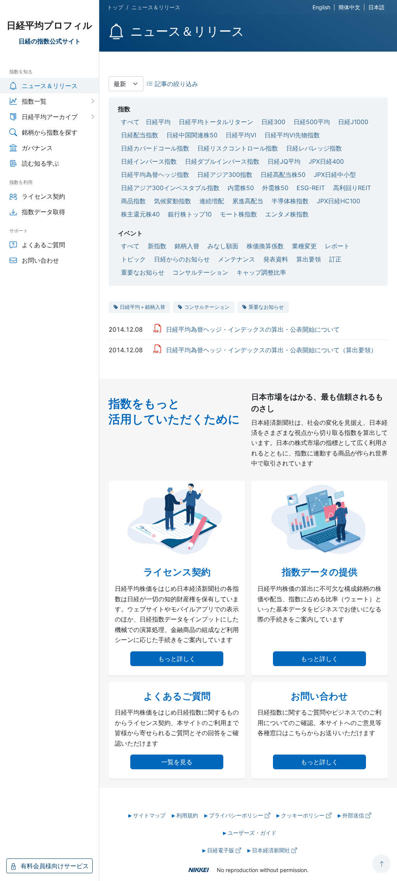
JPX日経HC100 (338, 201)
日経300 (273, 122)
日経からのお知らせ (182, 259)
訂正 (335, 259)
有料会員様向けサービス (54, 866)
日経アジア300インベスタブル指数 (170, 188)
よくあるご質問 (43, 245)
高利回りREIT (352, 188)
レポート (337, 246)
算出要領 (308, 259)
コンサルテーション (200, 272)
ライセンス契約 (43, 196)
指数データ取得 (43, 212)
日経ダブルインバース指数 (222, 161)
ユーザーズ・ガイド (252, 832)
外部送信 (354, 815)
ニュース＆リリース (50, 86)
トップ (115, 7)
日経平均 (158, 122)
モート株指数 (238, 214)
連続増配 (211, 201)
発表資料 (275, 259)
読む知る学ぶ (40, 163)
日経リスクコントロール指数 (237, 148)
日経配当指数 (139, 135)
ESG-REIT (311, 188)
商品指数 (133, 201)
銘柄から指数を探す (50, 132)
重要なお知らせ (142, 272)
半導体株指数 (290, 201)
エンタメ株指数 (287, 214)
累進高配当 (247, 201)
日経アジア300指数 (224, 174)
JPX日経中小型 (335, 174)
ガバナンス (37, 148)
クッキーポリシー (303, 815)
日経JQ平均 (284, 161)
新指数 (157, 246)
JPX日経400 (326, 161)
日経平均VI (241, 135)
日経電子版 (221, 850)
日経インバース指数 (149, 161)
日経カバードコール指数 (155, 148)
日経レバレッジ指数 (314, 148)
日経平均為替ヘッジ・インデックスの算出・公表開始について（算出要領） (271, 350)
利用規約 (187, 815)
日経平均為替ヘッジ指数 (155, 174)
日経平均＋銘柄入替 (142, 307)
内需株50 (241, 188)
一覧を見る (176, 762)
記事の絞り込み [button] (175, 84)
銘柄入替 (186, 246)
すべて (130, 122)
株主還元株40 (140, 214)
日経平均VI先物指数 (292, 135)
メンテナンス (236, 259)
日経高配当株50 (283, 174)
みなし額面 (222, 246)
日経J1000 (353, 122)
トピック (133, 259)
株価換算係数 (265, 246)
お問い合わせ (40, 260)
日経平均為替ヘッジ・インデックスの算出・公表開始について (253, 329)
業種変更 (304, 246)
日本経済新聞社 (272, 850)
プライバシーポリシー (237, 815)
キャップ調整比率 (261, 272)
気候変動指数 (172, 201)
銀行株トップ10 (190, 214)
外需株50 (275, 188)
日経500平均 (311, 122)
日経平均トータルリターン (216, 122)
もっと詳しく (176, 659)
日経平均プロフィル (49, 25)
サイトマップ (149, 815)
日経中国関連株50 (191, 135)
